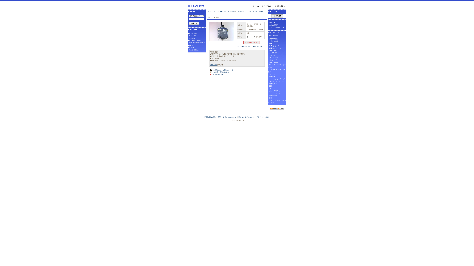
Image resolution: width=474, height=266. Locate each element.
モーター (272, 76)
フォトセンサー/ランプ (277, 79)
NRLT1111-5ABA (258, 11)
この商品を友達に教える (220, 72)
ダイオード (273, 60)
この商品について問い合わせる (222, 70)
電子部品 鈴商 (196, 6)
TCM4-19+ (192, 36)
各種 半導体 (273, 62)
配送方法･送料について (246, 117)
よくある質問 (273, 25)
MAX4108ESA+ (194, 50)
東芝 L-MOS (273, 50)
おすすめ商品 (273, 39)
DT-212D (192, 38)
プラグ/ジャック (274, 93)
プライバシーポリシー (263, 117)
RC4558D (192, 48)
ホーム (210, 11)
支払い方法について (229, 117)
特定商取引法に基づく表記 (212, 117)
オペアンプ (273, 53)
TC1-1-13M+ (193, 33)
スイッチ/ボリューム (276, 91)
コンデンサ (273, 88)
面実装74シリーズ (275, 48)
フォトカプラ (273, 55)
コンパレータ (273, 58)
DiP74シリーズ (274, 46)
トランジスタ (273, 41)
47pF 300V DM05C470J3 (197, 43)
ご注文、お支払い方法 (276, 27)
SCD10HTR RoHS (195, 40)
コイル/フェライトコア (277, 81)
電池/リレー (273, 84)
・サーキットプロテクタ (243, 11)
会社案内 (272, 23)
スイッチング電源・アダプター (277, 71)
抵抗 (270, 98)
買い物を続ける (217, 74)
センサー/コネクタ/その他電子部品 (224, 11)
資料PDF (213, 65)
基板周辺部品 (273, 95)
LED (270, 86)
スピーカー (273, 74)
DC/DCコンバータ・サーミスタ (277, 66)
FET (270, 43)
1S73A (191, 45)
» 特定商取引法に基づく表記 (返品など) (250, 46)
